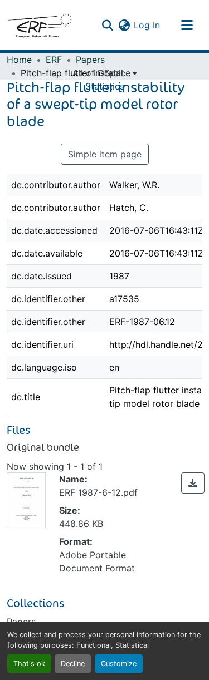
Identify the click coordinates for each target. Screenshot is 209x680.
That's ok (29, 663)
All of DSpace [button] (101, 72)
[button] (39, 25)
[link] (193, 483)
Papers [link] (90, 59)
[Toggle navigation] (186, 25)
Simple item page (105, 154)
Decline (73, 663)
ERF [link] (54, 59)
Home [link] (19, 59)
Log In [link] (147, 25)
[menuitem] (104, 73)
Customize (119, 663)
